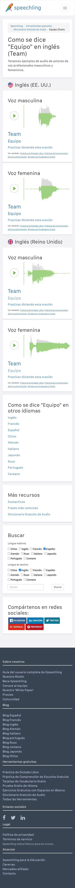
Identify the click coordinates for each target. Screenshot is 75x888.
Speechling (16, 26)
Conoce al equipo (15, 685)
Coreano (14, 474)
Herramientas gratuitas (39, 26)
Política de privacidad (18, 834)
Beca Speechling (15, 681)
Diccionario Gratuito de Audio (30, 29)
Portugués (15, 467)
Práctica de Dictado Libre (21, 772)
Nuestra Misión (13, 676)
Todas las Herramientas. (20, 799)
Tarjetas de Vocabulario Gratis (24, 781)
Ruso (11, 461)
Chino (12, 436)
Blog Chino (10, 756)
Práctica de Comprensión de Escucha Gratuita (36, 777)
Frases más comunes (23, 508)
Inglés (12, 417)
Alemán (13, 442)
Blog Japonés (12, 751)
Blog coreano (12, 747)
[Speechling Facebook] (6, 818)
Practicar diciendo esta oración (30, 147)
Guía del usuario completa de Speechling (32, 672)
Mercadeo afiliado (15, 869)
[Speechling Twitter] (15, 818)
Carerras (9, 864)
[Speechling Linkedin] (25, 818)
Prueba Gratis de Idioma (20, 785)
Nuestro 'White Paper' (18, 690)
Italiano (13, 449)
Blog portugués (14, 738)
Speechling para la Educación (24, 860)
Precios (8, 694)
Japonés (14, 455)
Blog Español (12, 715)
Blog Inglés (10, 724)
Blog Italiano (12, 733)
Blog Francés (12, 720)
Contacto (9, 873)
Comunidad (11, 699)
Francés (13, 423)
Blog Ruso (10, 742)
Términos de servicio (17, 839)
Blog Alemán (12, 729)
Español (13, 430)
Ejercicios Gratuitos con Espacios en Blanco (34, 790)
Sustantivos (16, 502)
